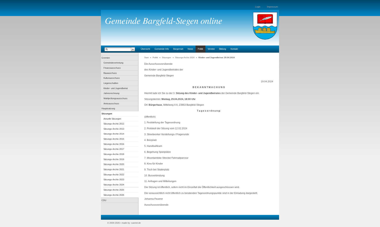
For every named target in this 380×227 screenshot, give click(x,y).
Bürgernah (178, 49)
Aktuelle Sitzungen (112, 119)
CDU (104, 200)
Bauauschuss (110, 73)
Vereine (211, 49)
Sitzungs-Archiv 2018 (114, 154)
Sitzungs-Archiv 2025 (114, 190)
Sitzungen (107, 113)
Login (257, 7)
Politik (200, 49)
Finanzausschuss (112, 68)
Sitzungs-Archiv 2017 (114, 149)
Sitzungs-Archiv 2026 (114, 195)
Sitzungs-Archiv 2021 (114, 169)
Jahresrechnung (111, 93)
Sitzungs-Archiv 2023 (114, 179)
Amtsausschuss (111, 103)
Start (146, 57)
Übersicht (145, 49)
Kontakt (234, 49)
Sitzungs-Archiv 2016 (114, 144)
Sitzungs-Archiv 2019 (114, 159)
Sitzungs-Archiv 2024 (114, 184)
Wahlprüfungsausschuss (115, 98)
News (190, 49)
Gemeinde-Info (162, 49)
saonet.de (136, 223)
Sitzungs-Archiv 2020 (114, 164)
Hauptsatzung (108, 108)
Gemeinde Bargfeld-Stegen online (163, 20)
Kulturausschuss (112, 78)
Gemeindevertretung (113, 63)
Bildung (222, 49)
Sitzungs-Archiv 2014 (114, 134)
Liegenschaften (111, 83)
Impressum (272, 7)
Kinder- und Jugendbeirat (116, 88)
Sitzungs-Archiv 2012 (114, 124)
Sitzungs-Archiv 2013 (114, 129)
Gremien (106, 58)
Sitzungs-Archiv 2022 (114, 174)
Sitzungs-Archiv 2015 (114, 139)
